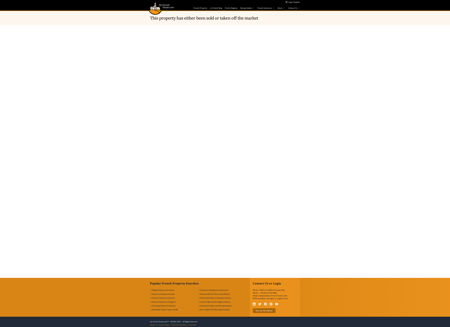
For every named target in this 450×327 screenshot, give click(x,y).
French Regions (231, 8)
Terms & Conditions (179, 325)
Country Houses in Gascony (163, 298)
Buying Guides (246, 8)
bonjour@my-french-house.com (273, 295)
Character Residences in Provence (214, 290)
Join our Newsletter (264, 310)
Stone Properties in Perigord (163, 302)
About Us (153, 325)
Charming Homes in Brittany (164, 306)
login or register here (279, 298)
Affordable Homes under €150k (165, 310)
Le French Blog (216, 8)
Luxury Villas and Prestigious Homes (215, 302)
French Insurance (264, 8)
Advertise (192, 325)
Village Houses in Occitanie (163, 290)
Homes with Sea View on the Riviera (215, 294)
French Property (200, 8)
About (280, 8)
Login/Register (294, 2)
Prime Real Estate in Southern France (215, 298)
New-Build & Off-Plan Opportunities (215, 310)
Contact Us (292, 8)
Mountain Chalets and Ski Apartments (215, 306)
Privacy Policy (164, 325)
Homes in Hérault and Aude (163, 294)
